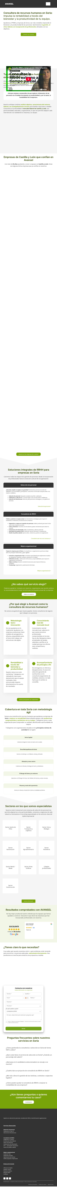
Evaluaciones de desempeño (10, 1144)
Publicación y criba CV (8, 1131)
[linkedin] (10, 1178)
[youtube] (7, 1178)
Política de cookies (42, 1184)
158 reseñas (17, 931)
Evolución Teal (6, 1154)
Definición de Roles (8, 1155)
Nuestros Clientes (7, 1171)
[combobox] (23, 1006)
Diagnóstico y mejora (8, 1139)
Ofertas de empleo (8, 1168)
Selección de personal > (44, 506)
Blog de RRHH (6, 1172)
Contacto (5, 1174)
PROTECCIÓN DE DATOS (13, 1022)
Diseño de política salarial (9, 1147)
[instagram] (4, 1178)
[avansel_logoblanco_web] (9, 3)
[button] (23, 1028)
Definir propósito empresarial (10, 1158)
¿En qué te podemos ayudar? (12, 1008)
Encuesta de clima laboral (9, 1141)
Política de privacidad (15, 1021)
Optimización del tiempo (9, 1157)
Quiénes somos (7, 1169)
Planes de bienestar (8, 1142)
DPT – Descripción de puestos (10, 1145)
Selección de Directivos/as (9, 1132)
